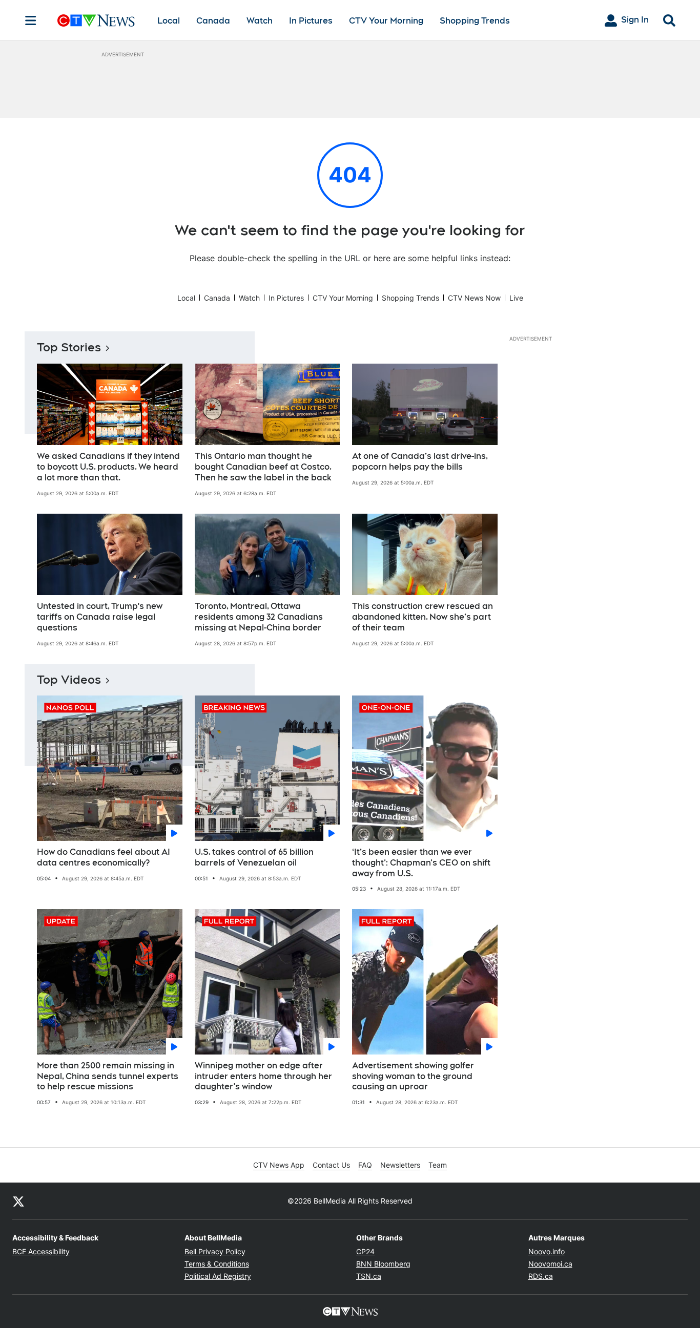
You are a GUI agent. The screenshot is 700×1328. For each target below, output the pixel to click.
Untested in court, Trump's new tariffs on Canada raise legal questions (99, 617)
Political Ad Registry (217, 1276)
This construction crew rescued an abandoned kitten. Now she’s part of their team (422, 617)
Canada (213, 21)
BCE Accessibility (41, 1251)
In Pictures (311, 21)
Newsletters (400, 1165)
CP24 (365, 1251)
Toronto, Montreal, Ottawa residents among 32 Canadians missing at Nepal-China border (259, 617)
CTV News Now (474, 297)
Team (437, 1165)
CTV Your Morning (386, 21)
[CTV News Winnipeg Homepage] (96, 20)
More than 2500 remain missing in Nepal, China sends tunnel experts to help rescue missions (107, 1076)
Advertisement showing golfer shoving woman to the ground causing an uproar (413, 1076)
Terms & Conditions (216, 1263)
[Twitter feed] (18, 1201)
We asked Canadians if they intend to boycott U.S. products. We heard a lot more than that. (108, 466)
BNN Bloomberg (383, 1263)
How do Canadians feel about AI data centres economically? (103, 857)
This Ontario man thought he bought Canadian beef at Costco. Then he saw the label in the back (263, 466)
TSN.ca (368, 1276)
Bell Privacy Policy (214, 1251)
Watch (259, 21)
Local (168, 21)
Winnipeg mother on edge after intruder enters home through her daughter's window (263, 1076)
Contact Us (331, 1165)
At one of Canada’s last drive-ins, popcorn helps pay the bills (420, 461)
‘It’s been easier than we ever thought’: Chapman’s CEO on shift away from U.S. (421, 862)
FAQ (365, 1165)
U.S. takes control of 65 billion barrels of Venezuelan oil (254, 857)
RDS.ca (540, 1276)
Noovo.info (546, 1251)
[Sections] (30, 20)
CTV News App (278, 1165)
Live (516, 297)
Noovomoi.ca (550, 1263)
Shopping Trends (475, 21)
